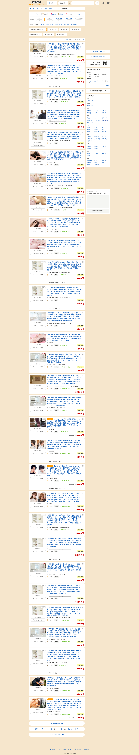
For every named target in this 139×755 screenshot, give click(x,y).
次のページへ (55, 723)
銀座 (56, 56)
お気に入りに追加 (38, 56)
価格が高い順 (58, 24)
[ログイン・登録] (104, 3)
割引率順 (66, 24)
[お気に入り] (108, 3)
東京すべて (40, 8)
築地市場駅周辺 (49, 8)
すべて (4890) (90, 100)
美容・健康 (80, 56)
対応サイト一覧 (98, 51)
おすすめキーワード (99, 57)
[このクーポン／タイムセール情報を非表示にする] (83, 44)
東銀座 (56, 78)
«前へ (67, 39)
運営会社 (86, 749)
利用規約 (52, 749)
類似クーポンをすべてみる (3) (56, 673)
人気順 (42, 24)
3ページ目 (64, 8)
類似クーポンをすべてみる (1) (56, 86)
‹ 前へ (43, 729)
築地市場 (57, 188)
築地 (56, 102)
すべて (39, 14)
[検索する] (97, 3)
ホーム (33, 8)
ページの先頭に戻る (55, 735)
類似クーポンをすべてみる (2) (56, 282)
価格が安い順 (49, 24)
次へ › (70, 729)
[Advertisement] (98, 17)
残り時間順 (74, 24)
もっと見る (105, 86)
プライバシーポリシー (64, 749)
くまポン (57, 8)
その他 (78, 14)
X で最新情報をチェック (99, 91)
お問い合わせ (77, 749)
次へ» (82, 39)
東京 (52, 3)
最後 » (77, 729)
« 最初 (36, 729)
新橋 (56, 123)
